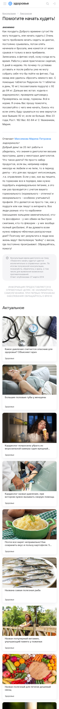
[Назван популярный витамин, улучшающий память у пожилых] (29, 628)
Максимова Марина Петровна (33, 138)
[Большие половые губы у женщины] (29, 387)
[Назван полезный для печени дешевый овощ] (29, 676)
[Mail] (10, 3)
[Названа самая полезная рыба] (29, 580)
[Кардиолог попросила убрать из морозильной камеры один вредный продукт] (29, 435)
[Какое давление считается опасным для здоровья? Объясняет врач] (29, 339)
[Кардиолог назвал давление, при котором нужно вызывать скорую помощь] (29, 483)
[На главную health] (20, 3)
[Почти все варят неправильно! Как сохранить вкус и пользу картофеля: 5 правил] (29, 531)
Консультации (9, 13)
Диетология (26, 13)
